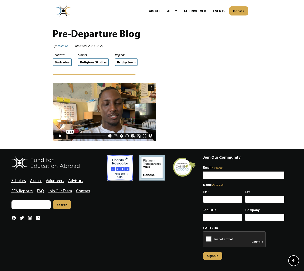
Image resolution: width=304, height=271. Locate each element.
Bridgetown (126, 62)
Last (247, 192)
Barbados (62, 62)
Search (62, 205)
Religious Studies (93, 62)
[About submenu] (162, 11)
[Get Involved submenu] (208, 11)
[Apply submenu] (179, 11)
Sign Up (213, 256)
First (206, 192)
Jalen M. (62, 46)
